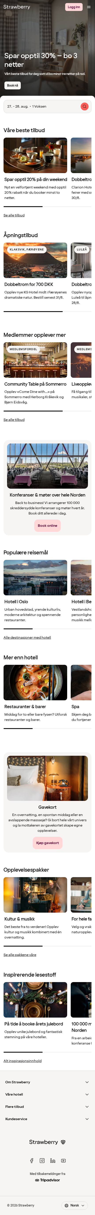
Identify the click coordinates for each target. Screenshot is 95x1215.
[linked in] (52, 1160)
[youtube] (63, 1160)
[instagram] (42, 1160)
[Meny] (88, 7)
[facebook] (31, 1160)
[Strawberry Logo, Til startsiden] (17, 7)
